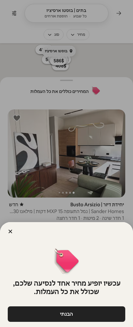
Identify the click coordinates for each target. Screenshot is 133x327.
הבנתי (66, 314)
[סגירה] (10, 231)
